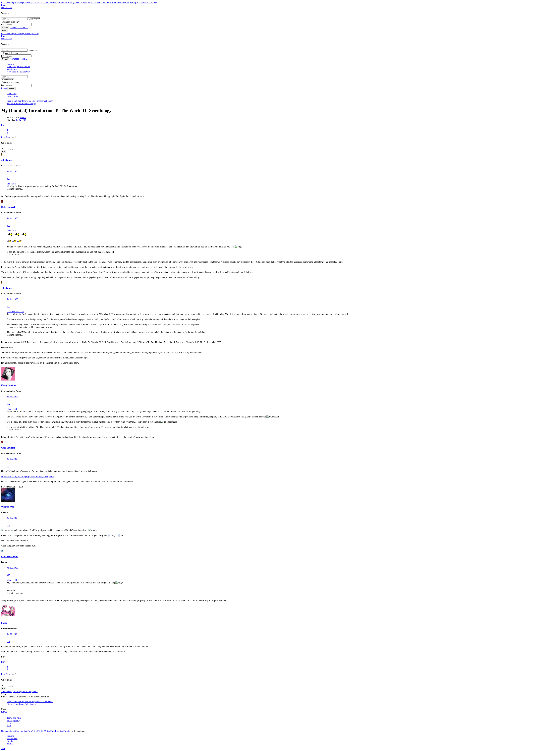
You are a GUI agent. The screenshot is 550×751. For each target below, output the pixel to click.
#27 (8, 575)
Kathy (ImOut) (8, 385)
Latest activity (23, 71)
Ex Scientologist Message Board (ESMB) (20, 33)
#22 (8, 226)
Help (9, 723)
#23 (8, 306)
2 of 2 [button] (13, 137)
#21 (8, 179)
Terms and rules (14, 718)
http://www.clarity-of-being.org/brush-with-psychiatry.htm (27, 476)
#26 (8, 525)
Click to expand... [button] (15, 189)
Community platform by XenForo (30, 731)
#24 (8, 404)
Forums (10, 64)
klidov (23, 117)
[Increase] (9, 149)
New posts (11, 66)
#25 (8, 466)
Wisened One (7, 507)
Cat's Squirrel (8, 207)
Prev (3, 125)
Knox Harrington (9, 556)
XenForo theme (66, 731)
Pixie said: (11, 183)
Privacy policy (13, 720)
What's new (12, 69)
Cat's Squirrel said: (15, 311)
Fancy (4, 623)
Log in (4, 711)
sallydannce (6, 160)
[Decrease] (11, 149)
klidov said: (12, 409)
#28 (8, 641)
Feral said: (11, 230)
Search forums (23, 66)
